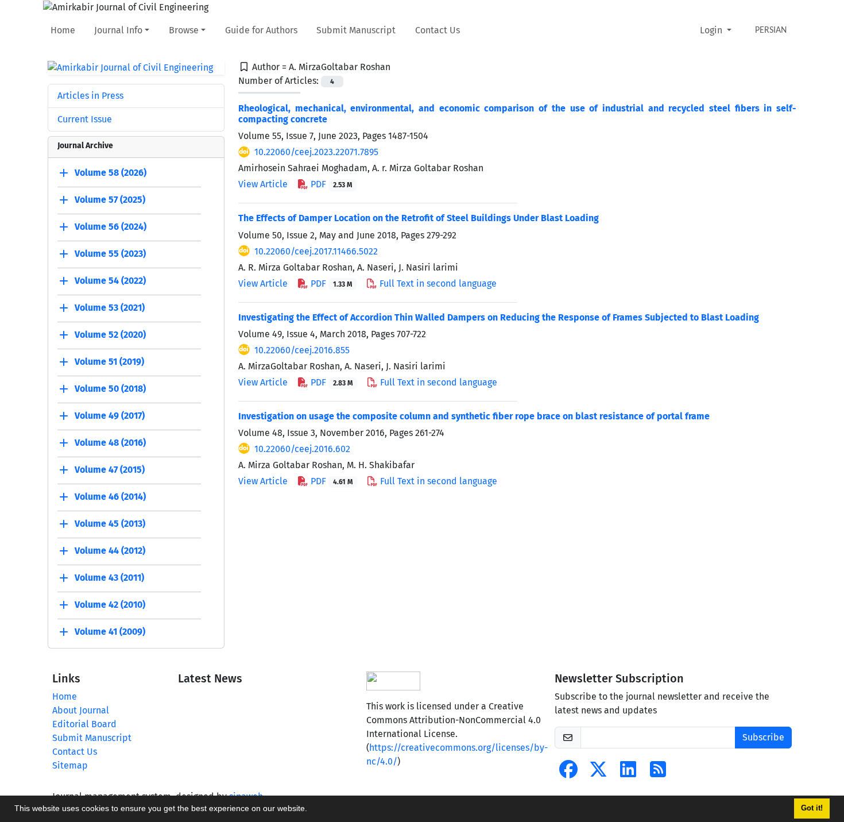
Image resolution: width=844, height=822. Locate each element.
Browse (184, 30)
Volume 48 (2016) (110, 443)
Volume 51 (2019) (109, 362)
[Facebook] (568, 772)
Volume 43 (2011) (109, 578)
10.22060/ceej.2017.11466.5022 (316, 251)
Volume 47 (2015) (110, 470)
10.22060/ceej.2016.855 (302, 350)
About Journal (80, 710)
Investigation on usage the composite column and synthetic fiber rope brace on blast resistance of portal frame (474, 416)
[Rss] (658, 772)
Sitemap (70, 765)
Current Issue (84, 119)
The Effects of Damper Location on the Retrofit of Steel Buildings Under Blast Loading (418, 218)
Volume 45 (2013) (110, 524)
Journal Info (118, 30)
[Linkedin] (628, 772)
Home (63, 30)
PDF (330, 184)
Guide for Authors (261, 30)
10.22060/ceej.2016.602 (302, 448)
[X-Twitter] (598, 772)
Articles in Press (90, 95)
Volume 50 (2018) (110, 389)
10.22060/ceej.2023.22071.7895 (316, 151)
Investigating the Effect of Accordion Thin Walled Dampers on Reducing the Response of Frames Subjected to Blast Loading (498, 317)
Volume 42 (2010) (110, 605)
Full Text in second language (437, 283)
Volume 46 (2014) (110, 497)
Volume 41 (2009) (110, 632)
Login (712, 30)
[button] (311, 810)
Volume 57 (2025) (110, 200)
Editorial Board (84, 724)
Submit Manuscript (356, 30)
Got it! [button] (812, 808)
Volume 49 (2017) (110, 416)
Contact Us (437, 30)
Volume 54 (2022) (110, 281)
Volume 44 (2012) (110, 551)
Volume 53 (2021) (110, 308)
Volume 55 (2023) (110, 254)
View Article (263, 184)
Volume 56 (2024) (110, 227)
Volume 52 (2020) (110, 335)
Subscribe (763, 737)
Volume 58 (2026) (110, 173)
